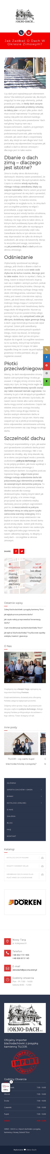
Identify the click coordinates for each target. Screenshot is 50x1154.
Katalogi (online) (16, 803)
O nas (10, 810)
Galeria (11, 816)
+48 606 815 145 (20, 958)
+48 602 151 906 (20, 954)
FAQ (9, 829)
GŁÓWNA (11, 783)
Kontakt (11, 836)
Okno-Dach (31, 1150)
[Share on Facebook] (15, 551)
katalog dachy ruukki (17, 858)
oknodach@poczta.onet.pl (24, 969)
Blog (10, 823)
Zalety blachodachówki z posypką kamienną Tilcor (24, 609)
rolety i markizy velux (17, 866)
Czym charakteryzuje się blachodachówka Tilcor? (23, 628)
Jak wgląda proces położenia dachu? (18, 614)
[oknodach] (25, 15)
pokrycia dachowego (26, 460)
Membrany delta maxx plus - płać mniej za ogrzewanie (20, 876)
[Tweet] (21, 551)
